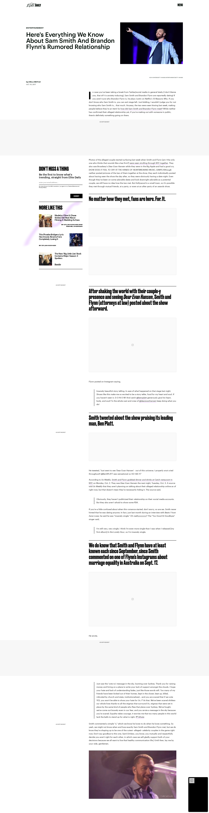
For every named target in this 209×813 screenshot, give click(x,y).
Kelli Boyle (35, 82)
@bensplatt (141, 397)
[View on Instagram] (132, 345)
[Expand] (190, 779)
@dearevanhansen (147, 401)
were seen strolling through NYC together (149, 163)
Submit (76, 196)
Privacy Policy (42, 187)
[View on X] (132, 222)
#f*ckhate (140, 717)
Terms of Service (72, 186)
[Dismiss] (205, 779)
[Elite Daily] (33, 5)
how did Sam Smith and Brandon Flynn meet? (142, 108)
